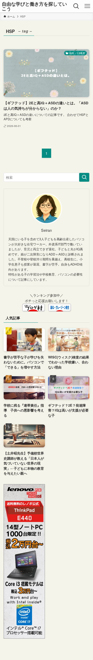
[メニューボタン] (87, 6)
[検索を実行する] (84, 177)
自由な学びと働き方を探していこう (34, 6)
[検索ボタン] (76, 6)
